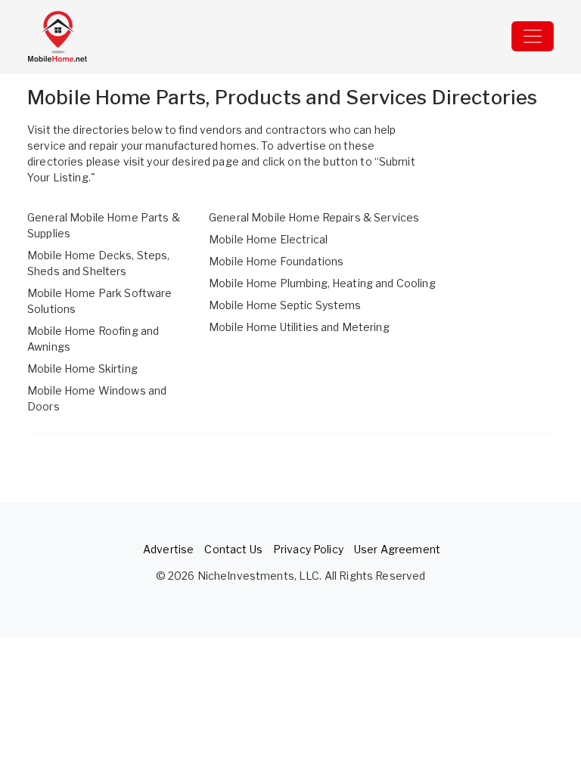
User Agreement (397, 549)
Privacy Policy (308, 549)
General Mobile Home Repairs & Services (314, 217)
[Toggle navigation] (532, 36)
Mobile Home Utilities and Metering (299, 326)
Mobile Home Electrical (268, 239)
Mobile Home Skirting (82, 368)
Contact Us (233, 549)
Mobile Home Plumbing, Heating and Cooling (322, 283)
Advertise (168, 549)
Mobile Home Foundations (276, 261)
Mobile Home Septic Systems (285, 305)
